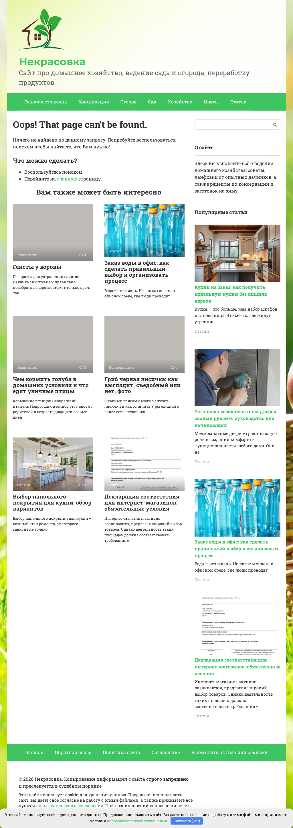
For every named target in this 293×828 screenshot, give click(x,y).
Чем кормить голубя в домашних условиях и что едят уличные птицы (51, 385)
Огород (128, 102)
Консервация (93, 102)
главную (67, 179)
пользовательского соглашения (69, 805)
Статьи (238, 102)
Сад (152, 102)
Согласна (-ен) (187, 820)
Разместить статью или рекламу (229, 752)
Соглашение (166, 752)
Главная (33, 752)
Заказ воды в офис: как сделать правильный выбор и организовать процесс (136, 271)
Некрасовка (52, 61)
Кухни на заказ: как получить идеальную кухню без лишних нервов (231, 294)
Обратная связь (73, 752)
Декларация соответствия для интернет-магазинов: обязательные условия (141, 502)
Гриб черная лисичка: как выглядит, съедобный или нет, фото (142, 385)
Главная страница (45, 102)
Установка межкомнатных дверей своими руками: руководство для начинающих (235, 418)
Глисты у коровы (37, 266)
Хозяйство (180, 102)
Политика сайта (121, 752)
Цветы (211, 102)
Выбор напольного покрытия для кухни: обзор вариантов (52, 502)
